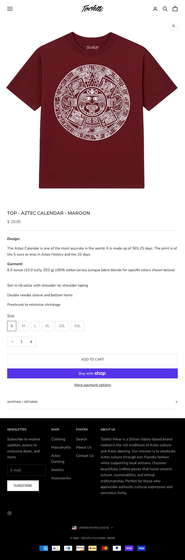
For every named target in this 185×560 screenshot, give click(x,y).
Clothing (58, 439)
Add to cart (92, 359)
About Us (84, 447)
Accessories (61, 478)
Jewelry (57, 469)
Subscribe (23, 485)
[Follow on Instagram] (9, 513)
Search (81, 439)
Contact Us (85, 455)
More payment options (92, 384)
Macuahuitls (61, 447)
